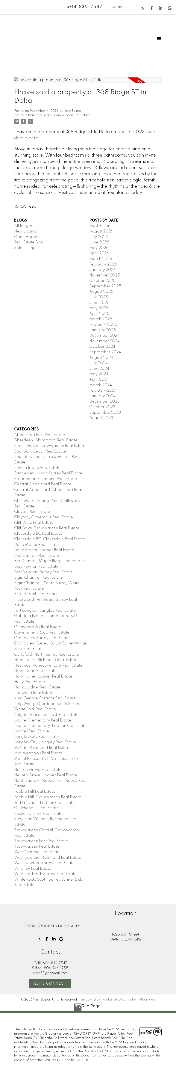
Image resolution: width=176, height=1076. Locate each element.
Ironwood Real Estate (33, 693)
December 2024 (104, 336)
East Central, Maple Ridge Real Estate (49, 561)
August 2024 (101, 358)
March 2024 (100, 385)
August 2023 (101, 418)
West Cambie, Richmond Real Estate (47, 858)
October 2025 (102, 281)
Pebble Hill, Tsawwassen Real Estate (47, 797)
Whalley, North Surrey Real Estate (45, 874)
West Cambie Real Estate (37, 852)
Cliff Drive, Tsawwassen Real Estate (46, 528)
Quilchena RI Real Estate (36, 808)
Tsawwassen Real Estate (36, 846)
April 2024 (99, 380)
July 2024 (98, 363)
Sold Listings (25, 248)
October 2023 (102, 407)
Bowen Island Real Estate (37, 468)
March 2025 (100, 319)
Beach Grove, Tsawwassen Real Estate (49, 446)
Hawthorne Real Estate (35, 671)
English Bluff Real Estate (36, 594)
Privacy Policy (90, 999)
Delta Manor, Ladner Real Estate (44, 550)
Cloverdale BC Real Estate (38, 534)
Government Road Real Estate (42, 632)
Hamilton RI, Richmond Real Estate (45, 660)
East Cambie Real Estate (36, 556)
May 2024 (98, 374)
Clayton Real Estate (32, 512)
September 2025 (105, 286)
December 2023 (104, 401)
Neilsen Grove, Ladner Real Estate (45, 775)
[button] (142, 8)
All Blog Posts (26, 226)
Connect (119, 7)
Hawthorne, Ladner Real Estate (43, 676)
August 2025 (101, 292)
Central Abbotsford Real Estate (42, 484)
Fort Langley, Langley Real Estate (45, 611)
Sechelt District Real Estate (38, 814)
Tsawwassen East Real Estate (41, 841)
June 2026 (99, 242)
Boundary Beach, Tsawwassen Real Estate (59, 115)
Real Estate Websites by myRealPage (128, 999)
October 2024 (102, 347)
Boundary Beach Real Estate (40, 451)
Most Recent (100, 226)
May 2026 (98, 248)
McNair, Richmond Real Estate (41, 748)
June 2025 (99, 303)
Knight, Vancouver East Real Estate (46, 715)
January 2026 (102, 270)
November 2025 (104, 275)
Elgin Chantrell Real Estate (38, 578)
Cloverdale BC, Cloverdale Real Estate (49, 539)
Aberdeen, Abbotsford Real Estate (45, 440)
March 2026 (100, 259)
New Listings (26, 231)
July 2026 (98, 237)
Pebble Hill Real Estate (34, 792)
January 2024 (102, 396)
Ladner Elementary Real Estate (42, 720)
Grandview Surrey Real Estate (42, 638)
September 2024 (105, 352)
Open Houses (26, 237)
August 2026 (101, 231)
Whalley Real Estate (32, 869)
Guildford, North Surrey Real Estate (46, 654)
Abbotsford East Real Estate (39, 435)
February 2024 (103, 390)
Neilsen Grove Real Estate (38, 770)
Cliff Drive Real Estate (33, 523)
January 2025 (102, 330)
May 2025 (99, 308)
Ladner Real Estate (31, 731)
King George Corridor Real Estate (45, 698)
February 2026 (103, 264)
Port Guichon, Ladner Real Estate (44, 803)
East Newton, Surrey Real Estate (43, 572)
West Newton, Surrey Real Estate (44, 863)
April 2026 (99, 253)
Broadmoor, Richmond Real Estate (45, 479)
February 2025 (103, 325)
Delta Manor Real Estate (36, 545)
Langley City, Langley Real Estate (45, 742)
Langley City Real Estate (36, 737)
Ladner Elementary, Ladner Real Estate (50, 726)
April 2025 (99, 314)
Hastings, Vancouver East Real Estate (48, 665)
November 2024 (104, 341)
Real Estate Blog (29, 242)
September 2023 (105, 413)
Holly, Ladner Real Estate (37, 687)
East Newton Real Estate (36, 567)
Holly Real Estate (29, 682)
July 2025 (98, 297)
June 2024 (99, 369)
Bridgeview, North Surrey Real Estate (48, 473)
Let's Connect (50, 983)
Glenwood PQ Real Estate (37, 627)
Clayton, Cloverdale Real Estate (43, 517)
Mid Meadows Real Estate (38, 753)
